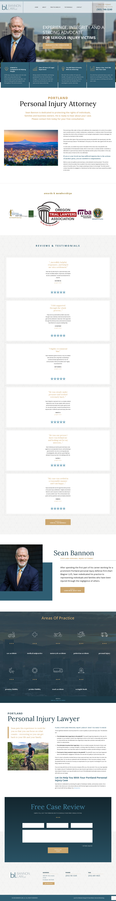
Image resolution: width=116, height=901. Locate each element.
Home (36, 7)
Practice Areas (54, 7)
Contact (79, 7)
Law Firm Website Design (80, 898)
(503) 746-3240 (104, 9)
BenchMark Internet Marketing (96, 898)
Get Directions (48, 883)
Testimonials (68, 7)
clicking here (77, 788)
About (44, 7)
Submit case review (58, 850)
